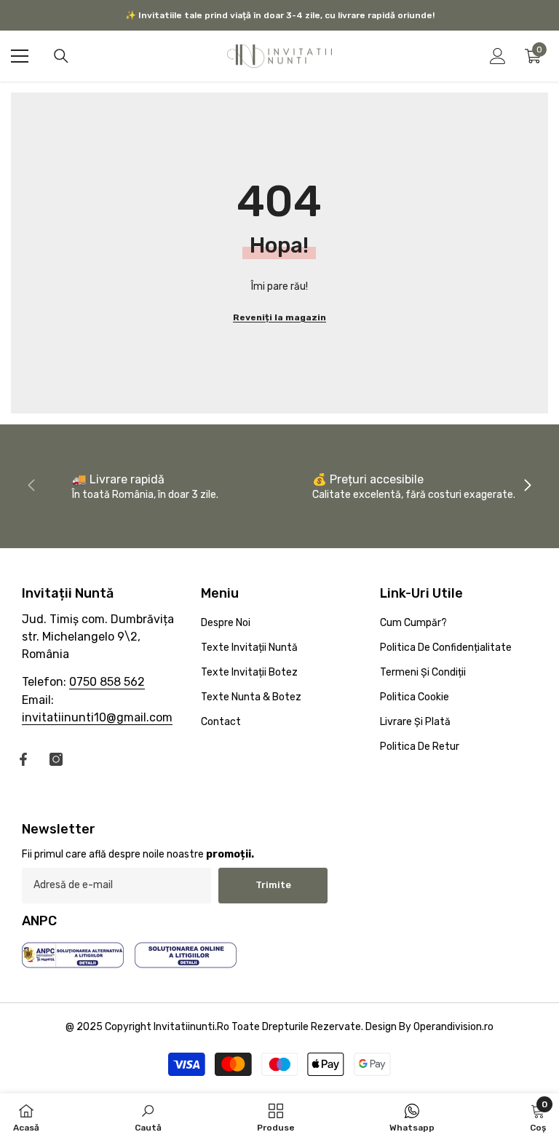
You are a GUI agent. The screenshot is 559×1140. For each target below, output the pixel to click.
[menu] (19, 56)
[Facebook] (23, 759)
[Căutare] (61, 56)
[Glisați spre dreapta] (527, 486)
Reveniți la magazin (279, 317)
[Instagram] (56, 759)
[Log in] (498, 56)
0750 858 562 (107, 682)
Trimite (273, 884)
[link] (145, 486)
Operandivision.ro (453, 1027)
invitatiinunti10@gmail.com (97, 717)
